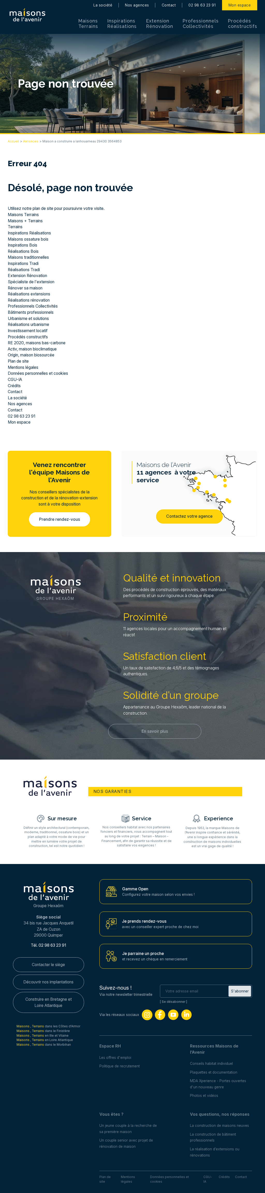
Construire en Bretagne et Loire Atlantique (48, 1002)
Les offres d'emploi (115, 1058)
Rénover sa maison (25, 288)
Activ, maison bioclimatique (32, 349)
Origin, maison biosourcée (31, 355)
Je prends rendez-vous (144, 921)
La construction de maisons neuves (219, 1125)
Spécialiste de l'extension (31, 281)
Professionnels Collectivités (201, 23)
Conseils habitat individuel (211, 1063)
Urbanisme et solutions (28, 318)
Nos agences (137, 5)
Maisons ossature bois (28, 239)
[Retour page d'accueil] (27, 14)
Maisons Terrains (88, 23)
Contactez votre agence (189, 516)
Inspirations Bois (22, 245)
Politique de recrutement (119, 1066)
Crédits (14, 385)
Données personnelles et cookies (38, 373)
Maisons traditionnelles (28, 257)
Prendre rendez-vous (59, 519)
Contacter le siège (48, 964)
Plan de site (18, 361)
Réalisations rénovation (29, 300)
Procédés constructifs (242, 23)
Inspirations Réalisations (122, 23)
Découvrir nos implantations (48, 982)
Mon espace (240, 5)
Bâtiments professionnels (31, 312)
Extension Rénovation (159, 23)
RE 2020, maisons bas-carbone (36, 342)
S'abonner (240, 991)
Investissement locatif (28, 330)
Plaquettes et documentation (213, 1072)
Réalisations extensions (29, 294)
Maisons (23, 1026)
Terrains (15, 226)
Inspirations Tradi (23, 263)
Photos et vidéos (204, 1095)
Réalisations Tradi (24, 269)
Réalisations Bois (23, 251)
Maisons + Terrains (25, 220)
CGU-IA (15, 379)
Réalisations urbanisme (28, 324)
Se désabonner (173, 1002)
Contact (169, 5)
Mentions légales (23, 367)
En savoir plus (155, 731)
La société (102, 5)
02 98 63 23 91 (202, 5)
